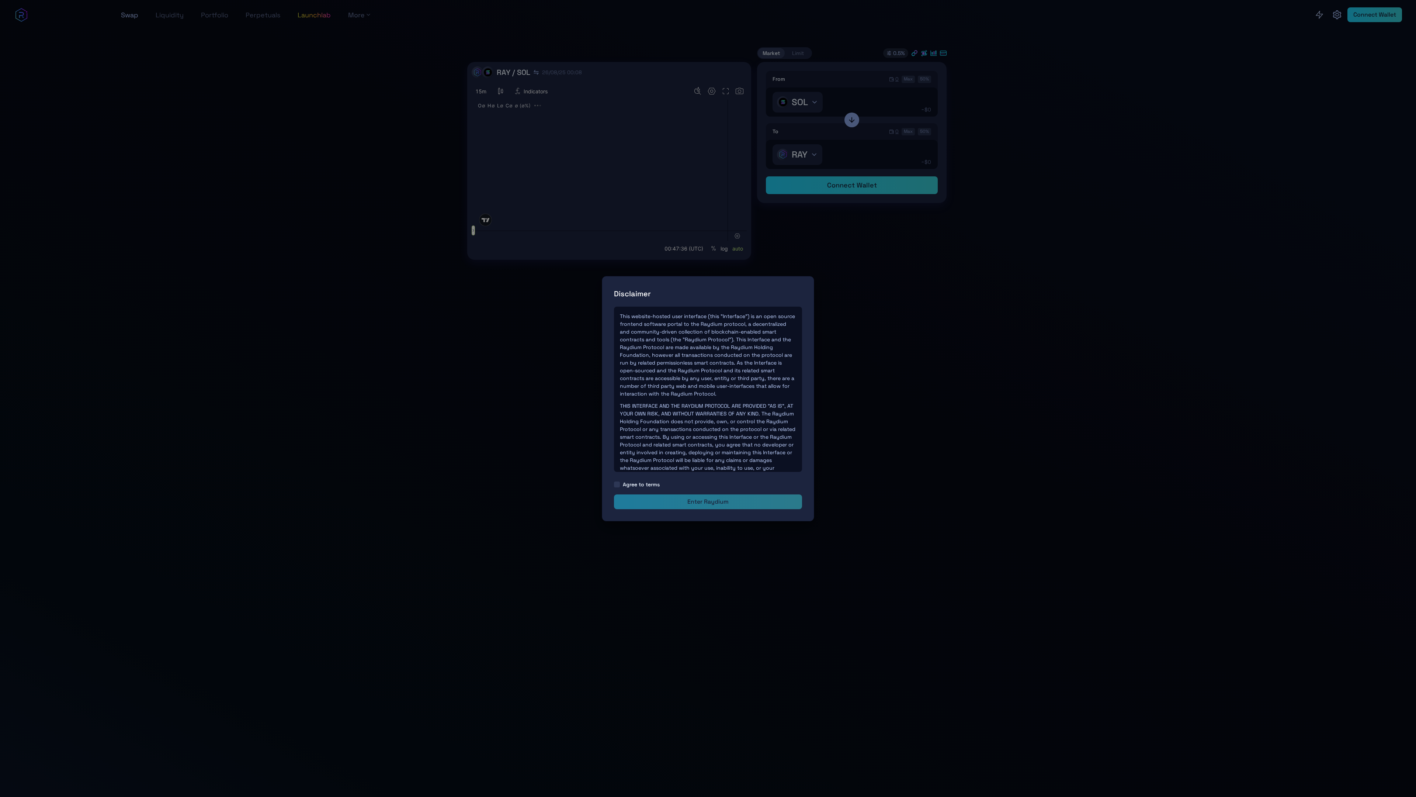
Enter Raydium (708, 502)
